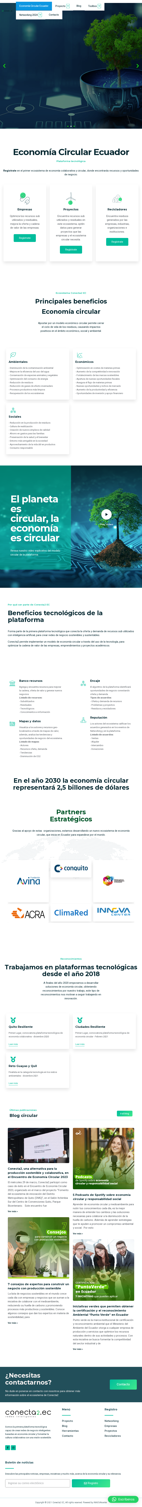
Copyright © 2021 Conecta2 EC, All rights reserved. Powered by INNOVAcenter (71, 1502)
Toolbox (92, 6)
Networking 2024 (28, 15)
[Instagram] (13, 1447)
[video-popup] (106, 514)
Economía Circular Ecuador (33, 6)
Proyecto (60, 6)
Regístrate (25, 238)
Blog (79, 6)
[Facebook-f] (7, 1447)
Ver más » (13, 1211)
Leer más (13, 1044)
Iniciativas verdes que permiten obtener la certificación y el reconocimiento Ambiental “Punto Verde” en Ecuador (103, 1310)
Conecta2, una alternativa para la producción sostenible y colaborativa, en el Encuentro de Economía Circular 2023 (38, 1173)
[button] (4, 66)
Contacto (54, 15)
